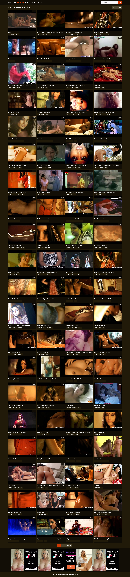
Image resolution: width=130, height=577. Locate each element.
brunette (40, 61)
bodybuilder (98, 461)
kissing (76, 87)
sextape (74, 407)
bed (96, 541)
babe (42, 407)
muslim (14, 434)
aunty (10, 487)
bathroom (102, 114)
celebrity (69, 407)
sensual (17, 247)
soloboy (74, 114)
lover (101, 34)
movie (45, 167)
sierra (107, 461)
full (103, 461)
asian (42, 87)
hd (42, 301)
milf (67, 34)
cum (79, 114)
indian (96, 34)
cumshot (69, 114)
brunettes (17, 194)
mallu (44, 141)
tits (42, 541)
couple (71, 87)
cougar (47, 407)
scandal (75, 61)
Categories (40, 2)
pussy (42, 34)
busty (39, 381)
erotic (14, 461)
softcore (40, 167)
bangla (18, 87)
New (119, 7)
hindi (49, 167)
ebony (71, 34)
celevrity (108, 61)
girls (10, 461)
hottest (100, 541)
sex (38, 34)
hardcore (48, 34)
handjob (68, 247)
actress (101, 514)
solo (47, 114)
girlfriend (77, 34)
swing (17, 34)
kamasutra (73, 221)
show (42, 487)
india (79, 407)
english (68, 274)
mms (96, 514)
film (78, 274)
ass (38, 87)
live (46, 487)
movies (68, 541)
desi (50, 61)
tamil (14, 87)
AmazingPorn (19, 2)
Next (68, 545)
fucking (105, 141)
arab (96, 167)
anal (46, 87)
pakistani (101, 167)
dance (68, 354)
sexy (14, 274)
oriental (45, 61)
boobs (42, 194)
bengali (77, 354)
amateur (48, 274)
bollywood (11, 34)
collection (101, 221)
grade (103, 407)
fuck (77, 434)
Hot (114, 7)
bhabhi (73, 541)
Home (34, 2)
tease (22, 194)
